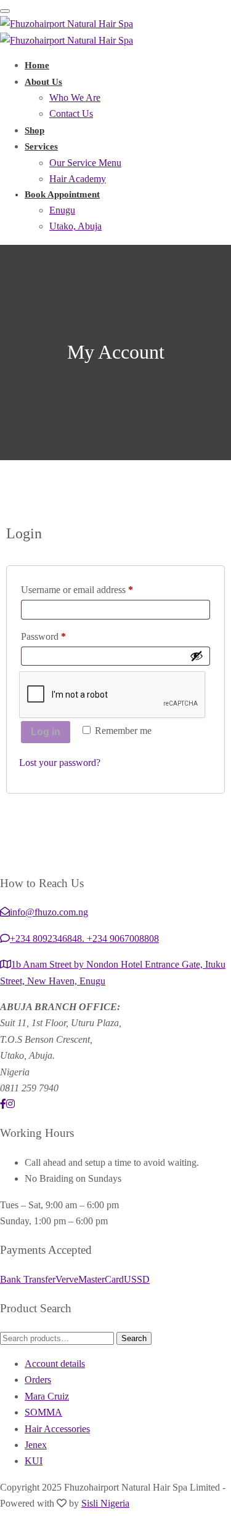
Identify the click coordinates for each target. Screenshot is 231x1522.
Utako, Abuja (75, 226)
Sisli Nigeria (105, 1503)
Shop (34, 130)
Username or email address (94, 587)
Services (41, 146)
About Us (43, 82)
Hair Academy (77, 178)
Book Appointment (62, 194)
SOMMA (43, 1412)
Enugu (62, 210)
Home (37, 65)
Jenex (36, 1445)
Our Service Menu (85, 162)
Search (134, 1338)
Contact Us (71, 113)
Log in (45, 732)
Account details (55, 1363)
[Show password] (196, 656)
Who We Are (74, 97)
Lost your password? (59, 762)
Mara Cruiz (47, 1396)
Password (61, 634)
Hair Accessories (57, 1429)
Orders (38, 1379)
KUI (34, 1461)
